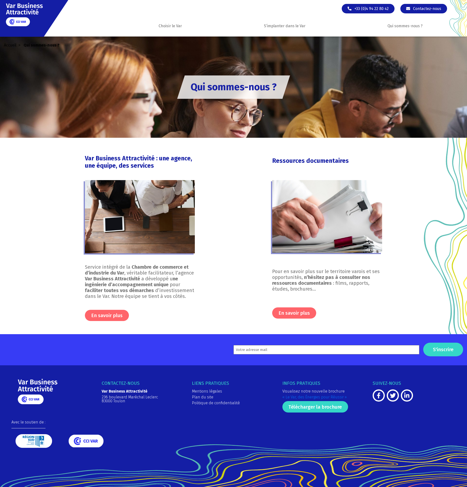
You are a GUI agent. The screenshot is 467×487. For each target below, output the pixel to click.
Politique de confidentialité (216, 403)
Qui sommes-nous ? (404, 26)
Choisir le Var (170, 26)
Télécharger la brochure (315, 407)
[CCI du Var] (86, 446)
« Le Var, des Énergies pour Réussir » (314, 397)
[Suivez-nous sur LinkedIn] (407, 396)
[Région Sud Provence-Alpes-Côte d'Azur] (34, 446)
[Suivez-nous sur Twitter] (393, 396)
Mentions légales (207, 391)
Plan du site (202, 397)
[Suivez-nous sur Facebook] (379, 396)
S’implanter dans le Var (284, 26)
